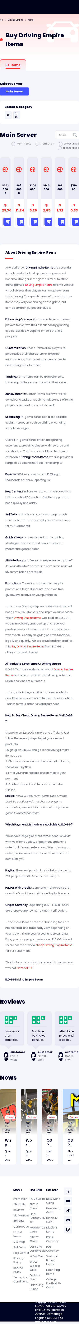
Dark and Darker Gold (38, 1249)
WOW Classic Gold (35, 1266)
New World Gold (53, 1210)
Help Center (21, 1253)
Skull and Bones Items (52, 1260)
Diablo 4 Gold (35, 1277)
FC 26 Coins (37, 1199)
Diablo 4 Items (51, 1229)
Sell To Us (19, 1247)
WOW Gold (37, 1256)
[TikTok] (68, 1210)
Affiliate (18, 1221)
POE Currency (52, 1249)
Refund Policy (18, 1270)
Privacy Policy (18, 1260)
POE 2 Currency (52, 1239)
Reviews (18, 1210)
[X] (68, 1191)
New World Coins (53, 1201)
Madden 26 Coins (37, 1229)
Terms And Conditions (20, 1279)
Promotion (20, 1199)
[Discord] (68, 1220)
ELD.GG (39, 1306)
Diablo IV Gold (52, 1220)
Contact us (21, 1226)
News (10, 1117)
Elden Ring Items (53, 1272)
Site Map (19, 1242)
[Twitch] (68, 1229)
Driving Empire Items (39, 285)
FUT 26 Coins (34, 1206)
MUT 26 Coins (35, 1239)
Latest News (17, 1234)
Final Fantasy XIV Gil (37, 1218)
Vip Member (21, 1215)
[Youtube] (68, 1201)
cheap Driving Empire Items (53, 945)
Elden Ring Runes (37, 1287)
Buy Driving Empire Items (28, 646)
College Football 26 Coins (53, 1283)
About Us (19, 1204)
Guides (32, 1117)
